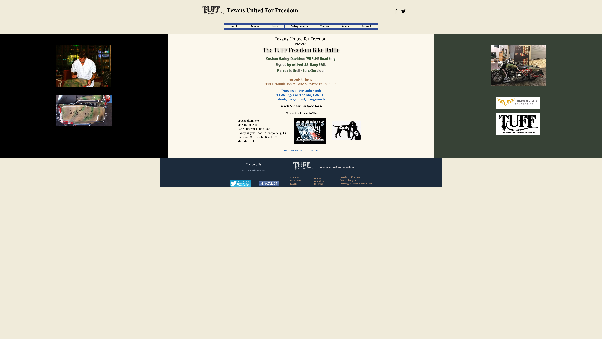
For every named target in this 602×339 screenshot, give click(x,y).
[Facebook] (396, 11)
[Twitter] (403, 11)
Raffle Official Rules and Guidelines (301, 150)
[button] (299, 26)
